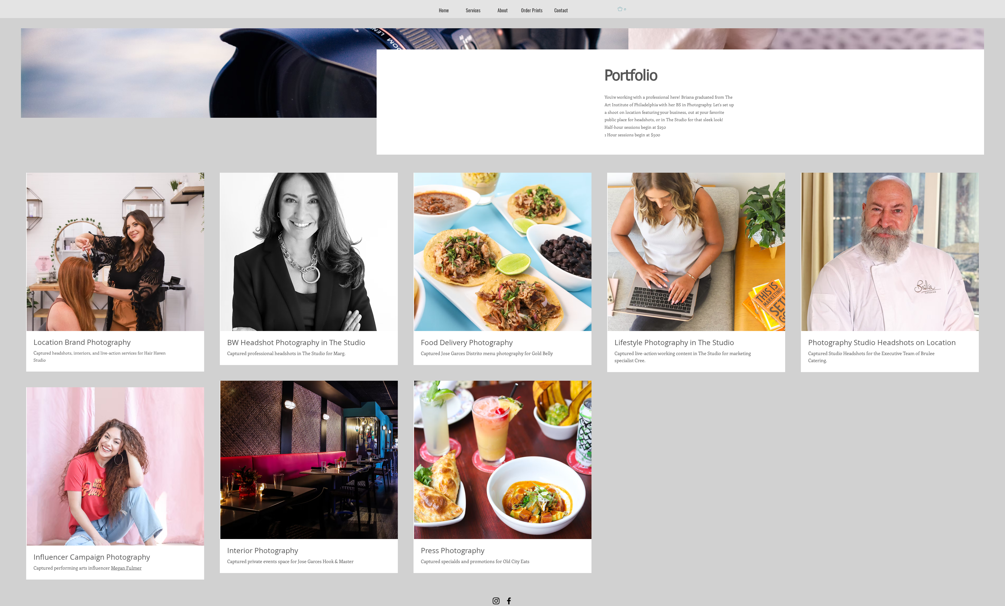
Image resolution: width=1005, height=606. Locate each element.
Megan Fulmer (126, 568)
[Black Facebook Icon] (508, 600)
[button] (624, 9)
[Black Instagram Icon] (496, 600)
